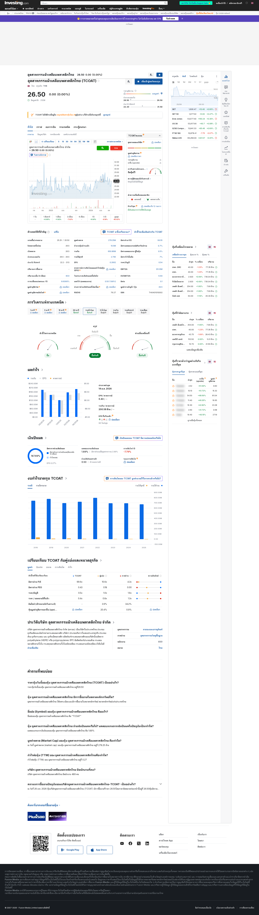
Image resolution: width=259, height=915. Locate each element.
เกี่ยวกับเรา (202, 834)
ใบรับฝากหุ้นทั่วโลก (81, 13)
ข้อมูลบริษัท (41, 134)
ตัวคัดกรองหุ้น (132, 8)
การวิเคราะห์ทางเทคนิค (46, 302)
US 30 (175, 123)
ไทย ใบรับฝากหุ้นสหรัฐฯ (100, 13)
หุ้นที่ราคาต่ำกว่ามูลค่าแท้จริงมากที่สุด (186, 363)
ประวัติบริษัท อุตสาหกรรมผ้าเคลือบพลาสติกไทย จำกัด (69, 622)
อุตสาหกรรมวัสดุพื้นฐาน (151, 635)
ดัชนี (184, 76)
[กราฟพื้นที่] (36, 141)
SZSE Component (180, 128)
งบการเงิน (51, 126)
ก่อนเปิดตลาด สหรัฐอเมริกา (47, 13)
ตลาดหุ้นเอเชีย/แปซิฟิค (169, 13)
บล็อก (161, 834)
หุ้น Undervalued (223, 13)
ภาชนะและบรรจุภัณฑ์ (152, 629)
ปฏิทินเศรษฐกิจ (115, 8)
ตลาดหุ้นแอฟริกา (187, 13)
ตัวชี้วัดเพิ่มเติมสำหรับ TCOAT (148, 232)
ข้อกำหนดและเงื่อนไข (203, 908)
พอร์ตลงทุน (164, 846)
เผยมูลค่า (155, 94)
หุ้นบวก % (194, 254)
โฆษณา (201, 840)
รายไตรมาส (41, 485)
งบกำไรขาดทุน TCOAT (45, 478)
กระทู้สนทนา (80, 126)
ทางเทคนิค (64, 126)
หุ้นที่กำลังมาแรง (180, 312)
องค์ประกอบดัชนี (70, 134)
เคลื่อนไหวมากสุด (179, 254)
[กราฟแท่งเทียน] (30, 141)
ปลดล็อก (78, 609)
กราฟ (39, 126)
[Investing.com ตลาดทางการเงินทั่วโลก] (16, 3)
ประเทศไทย (18, 13)
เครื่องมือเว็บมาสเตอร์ (168, 853)
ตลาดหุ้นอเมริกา (118, 13)
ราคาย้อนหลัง (55, 134)
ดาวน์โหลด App (166, 840)
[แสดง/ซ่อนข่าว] (95, 141)
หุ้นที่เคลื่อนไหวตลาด (182, 246)
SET (174, 109)
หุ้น (8, 13)
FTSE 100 (176, 133)
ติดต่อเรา (201, 846)
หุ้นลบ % (205, 254)
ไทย (160, 648)
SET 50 (175, 114)
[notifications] (247, 2)
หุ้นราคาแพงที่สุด (195, 372)
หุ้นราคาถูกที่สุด (178, 372)
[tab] (34, 311)
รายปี (30, 485)
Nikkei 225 (177, 138)
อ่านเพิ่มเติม (33, 648)
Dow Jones (177, 119)
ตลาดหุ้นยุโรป (132, 13)
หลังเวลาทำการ (66, 13)
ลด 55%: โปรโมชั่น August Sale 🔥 (196, 2)
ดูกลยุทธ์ (106, 115)
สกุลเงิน (175, 76)
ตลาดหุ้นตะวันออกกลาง (149, 13)
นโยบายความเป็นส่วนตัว (225, 908)
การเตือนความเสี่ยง (247, 908)
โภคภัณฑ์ (193, 76)
